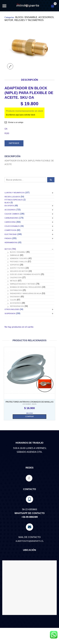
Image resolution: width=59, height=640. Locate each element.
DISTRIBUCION (16, 290)
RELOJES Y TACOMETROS (29, 20)
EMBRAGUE (14, 255)
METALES (13, 281)
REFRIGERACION (17, 306)
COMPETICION (10, 230)
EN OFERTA (9, 206)
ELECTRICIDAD (11, 234)
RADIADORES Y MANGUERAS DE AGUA (25, 293)
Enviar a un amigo (15, 122)
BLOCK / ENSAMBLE (26, 17)
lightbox (10, 66)
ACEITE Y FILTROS (17, 268)
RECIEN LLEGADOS (12, 197)
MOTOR (9, 20)
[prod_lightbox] (29, 47)
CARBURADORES (11, 218)
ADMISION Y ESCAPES (19, 258)
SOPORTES (14, 265)
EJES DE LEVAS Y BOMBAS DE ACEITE (25, 274)
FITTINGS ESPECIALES (14, 200)
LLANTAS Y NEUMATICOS (15, 193)
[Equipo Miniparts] (53, 634)
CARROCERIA (10, 222)
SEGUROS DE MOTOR (19, 271)
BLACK (7, 203)
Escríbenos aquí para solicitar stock (20, 115)
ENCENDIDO (15, 297)
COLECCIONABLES (12, 226)
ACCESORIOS (46, 17)
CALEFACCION (16, 277)
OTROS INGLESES (12, 309)
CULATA (13, 300)
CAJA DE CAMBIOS (12, 214)
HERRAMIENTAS (11, 242)
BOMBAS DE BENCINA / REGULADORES (25, 287)
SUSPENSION (10, 313)
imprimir (14, 143)
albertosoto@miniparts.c (29, 541)
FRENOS (8, 238)
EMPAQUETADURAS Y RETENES (22, 284)
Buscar (50, 179)
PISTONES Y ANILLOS (18, 262)
